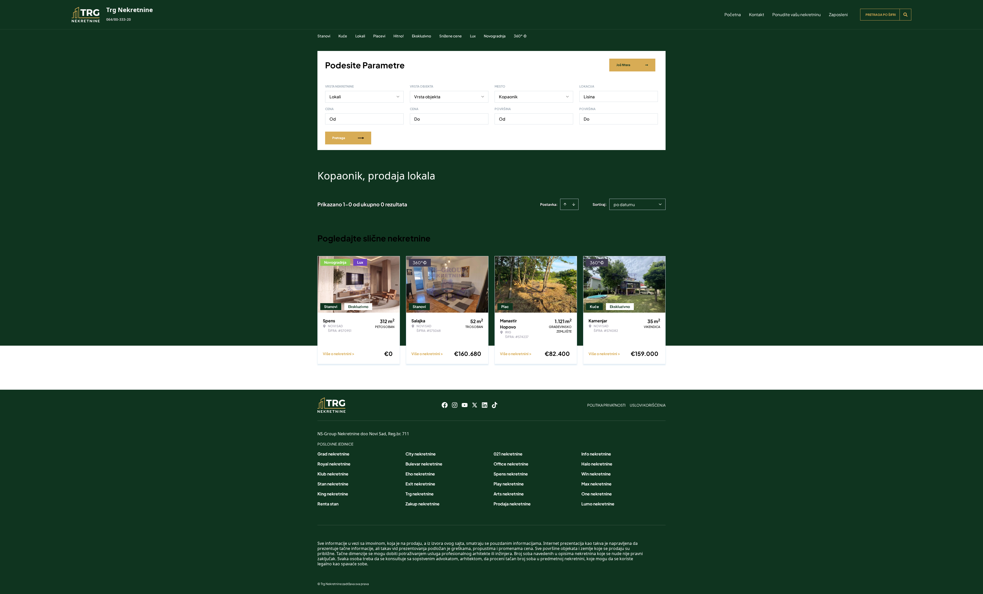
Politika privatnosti (606, 405)
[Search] (905, 14)
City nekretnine (420, 454)
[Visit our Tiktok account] (495, 405)
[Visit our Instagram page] (455, 405)
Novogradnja (495, 36)
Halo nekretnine (596, 463)
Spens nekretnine (511, 473)
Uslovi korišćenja (648, 405)
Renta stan (327, 503)
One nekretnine (596, 493)
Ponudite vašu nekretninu (796, 14)
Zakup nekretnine (422, 503)
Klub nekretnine (332, 473)
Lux (473, 36)
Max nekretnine (596, 483)
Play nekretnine (509, 483)
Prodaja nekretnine (512, 503)
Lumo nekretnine (597, 503)
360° (518, 36)
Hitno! (398, 36)
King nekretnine (332, 493)
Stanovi (323, 36)
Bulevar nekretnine (423, 463)
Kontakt (756, 14)
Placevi (379, 36)
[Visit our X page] (475, 405)
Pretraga (338, 138)
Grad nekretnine (333, 454)
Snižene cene (450, 36)
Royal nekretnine (333, 463)
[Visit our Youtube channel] (465, 405)
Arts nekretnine (509, 493)
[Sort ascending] (565, 204)
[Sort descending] (574, 204)
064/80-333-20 (118, 19)
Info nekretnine (596, 454)
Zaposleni (838, 14)
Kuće (342, 36)
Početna (732, 14)
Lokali (360, 36)
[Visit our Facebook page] (445, 405)
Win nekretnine (596, 473)
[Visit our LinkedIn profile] (485, 405)
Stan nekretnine (332, 483)
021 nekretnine (508, 454)
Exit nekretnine (420, 483)
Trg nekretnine (419, 493)
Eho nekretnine (420, 473)
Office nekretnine (511, 463)
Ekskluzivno (421, 36)
